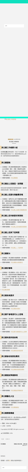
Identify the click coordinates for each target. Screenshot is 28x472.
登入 (9, 460)
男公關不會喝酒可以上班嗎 (19, 331)
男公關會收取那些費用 (17, 369)
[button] (2, 117)
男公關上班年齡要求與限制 (19, 227)
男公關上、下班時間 (17, 248)
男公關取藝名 (15, 407)
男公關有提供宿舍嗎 (17, 350)
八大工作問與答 (10, 139)
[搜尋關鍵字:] (14, 25)
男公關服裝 (14, 178)
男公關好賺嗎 (6, 289)
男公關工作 (8, 439)
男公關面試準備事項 (17, 390)
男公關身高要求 (15, 308)
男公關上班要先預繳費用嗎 (19, 210)
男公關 (2, 439)
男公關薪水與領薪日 (17, 262)
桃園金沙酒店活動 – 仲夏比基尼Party (20, 444)
